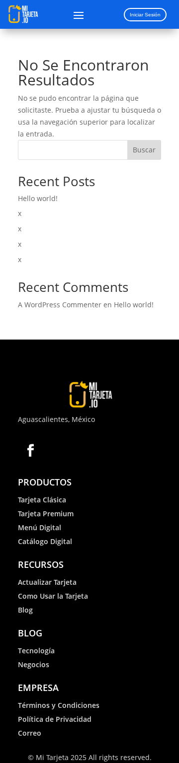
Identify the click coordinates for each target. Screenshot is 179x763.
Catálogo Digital (45, 541)
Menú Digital (39, 527)
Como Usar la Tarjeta (53, 596)
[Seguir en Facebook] (30, 450)
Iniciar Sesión (145, 14)
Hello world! (38, 198)
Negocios (33, 664)
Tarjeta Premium (46, 513)
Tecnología (36, 650)
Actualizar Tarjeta (47, 582)
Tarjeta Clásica (42, 499)
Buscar (144, 149)
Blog (25, 610)
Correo (29, 733)
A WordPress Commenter (59, 304)
